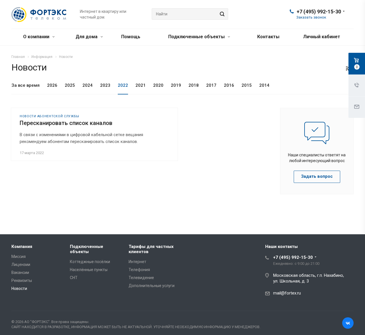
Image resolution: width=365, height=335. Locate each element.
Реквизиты (21, 280)
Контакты (268, 36)
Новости (19, 288)
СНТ (74, 277)
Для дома (87, 36)
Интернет (137, 261)
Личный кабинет (321, 36)
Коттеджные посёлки (90, 261)
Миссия (18, 256)
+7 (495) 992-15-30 (319, 12)
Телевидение (141, 277)
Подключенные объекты (197, 36)
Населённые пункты (89, 269)
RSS (348, 68)
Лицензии (20, 264)
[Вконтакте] (348, 323)
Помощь (130, 36)
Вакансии (20, 272)
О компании (36, 36)
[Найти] (221, 14)
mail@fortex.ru (287, 293)
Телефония (139, 269)
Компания (21, 246)
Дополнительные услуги (152, 285)
